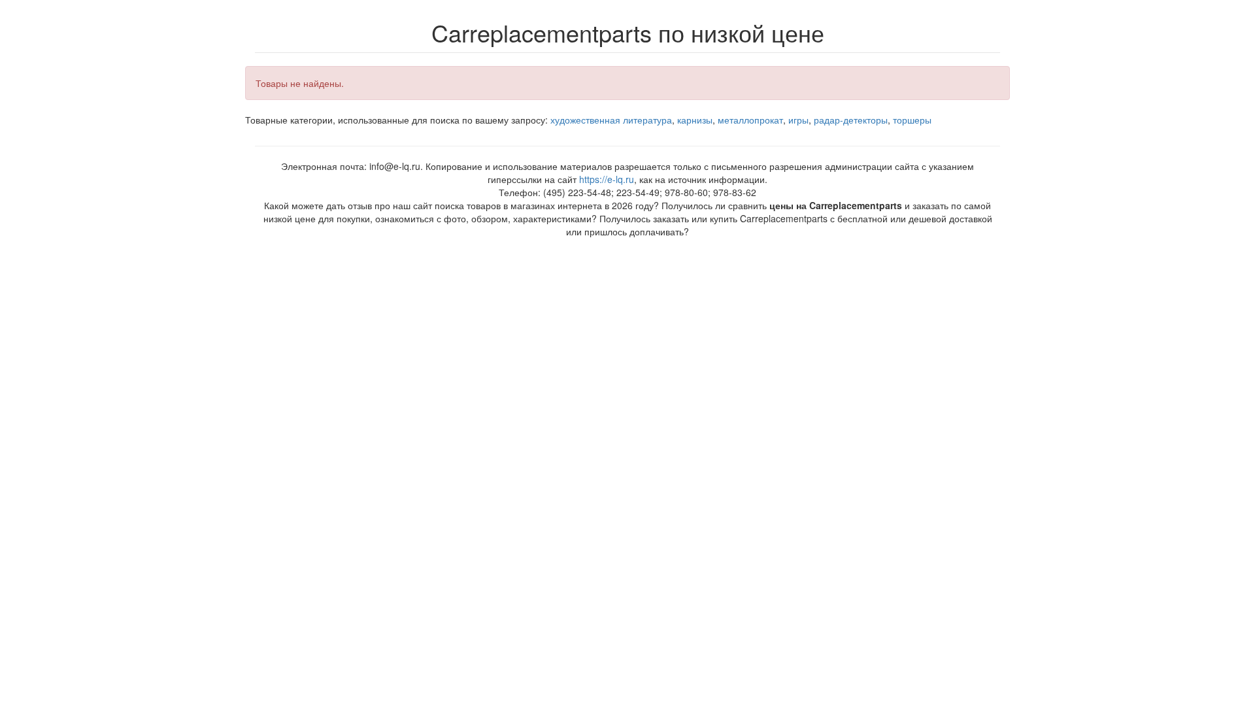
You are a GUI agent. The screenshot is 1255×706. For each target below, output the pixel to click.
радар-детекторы (851, 119)
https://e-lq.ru (606, 179)
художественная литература (611, 119)
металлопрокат (750, 119)
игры (798, 119)
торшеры (912, 119)
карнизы (694, 119)
